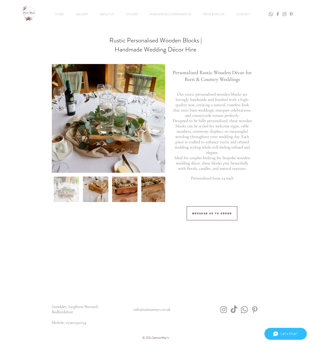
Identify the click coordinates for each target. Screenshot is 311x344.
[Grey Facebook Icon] (277, 14)
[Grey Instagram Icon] (284, 14)
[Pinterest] (291, 14)
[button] (82, 14)
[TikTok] (234, 309)
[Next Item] (158, 118)
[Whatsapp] (271, 14)
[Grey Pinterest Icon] (254, 309)
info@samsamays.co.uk (152, 309)
